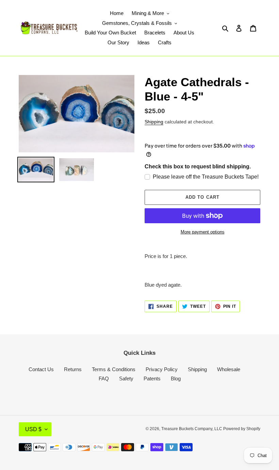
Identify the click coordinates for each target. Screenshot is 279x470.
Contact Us (41, 369)
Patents (152, 378)
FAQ (104, 378)
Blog (176, 378)
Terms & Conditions (113, 369)
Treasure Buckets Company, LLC (192, 428)
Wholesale (228, 369)
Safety (126, 378)
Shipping (154, 121)
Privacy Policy (162, 369)
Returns (73, 369)
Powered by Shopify (241, 428)
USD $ (33, 429)
